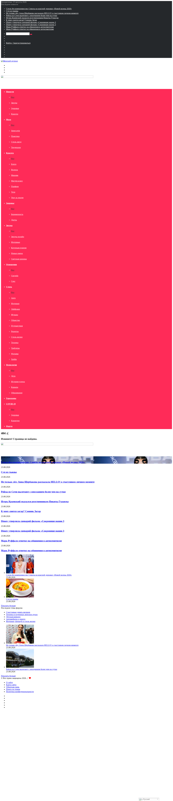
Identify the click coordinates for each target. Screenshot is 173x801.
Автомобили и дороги (15, 619)
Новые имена (17, 253)
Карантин (15, 421)
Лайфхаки (15, 309)
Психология (11, 365)
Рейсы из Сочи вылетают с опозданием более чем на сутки (31, 15)
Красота (14, 114)
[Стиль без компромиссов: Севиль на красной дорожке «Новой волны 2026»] (20, 573)
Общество (15, 320)
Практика (15, 136)
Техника (14, 343)
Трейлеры (15, 348)
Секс (13, 281)
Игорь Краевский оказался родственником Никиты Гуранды (32, 18)
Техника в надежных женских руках (22, 614)
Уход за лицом (17, 198)
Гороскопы (11, 398)
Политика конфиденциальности (20, 691)
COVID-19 (11, 404)
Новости (10, 92)
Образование (16, 393)
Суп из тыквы (12, 11)
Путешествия (17, 326)
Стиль (9, 287)
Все (12, 97)
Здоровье (15, 108)
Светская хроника (19, 259)
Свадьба (14, 276)
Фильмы (14, 354)
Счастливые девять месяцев (18, 612)
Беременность (17, 214)
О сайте (9, 682)
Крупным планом (18, 248)
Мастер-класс (17, 181)
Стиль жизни (17, 337)
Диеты (14, 220)
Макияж (14, 175)
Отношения (11, 264)
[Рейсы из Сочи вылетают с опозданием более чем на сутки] (20, 667)
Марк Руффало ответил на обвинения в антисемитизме (30, 27)
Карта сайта (11, 685)
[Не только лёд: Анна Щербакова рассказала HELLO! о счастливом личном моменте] (20, 643)
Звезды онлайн (17, 237)
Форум (9, 426)
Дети (13, 376)
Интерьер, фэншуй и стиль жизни (20, 621)
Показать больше (8, 606)
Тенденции (16, 147)
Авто (13, 298)
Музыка (14, 315)
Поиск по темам (13, 689)
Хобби (14, 359)
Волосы (14, 170)
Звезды (14, 103)
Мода (8, 119)
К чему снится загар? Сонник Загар (21, 20)
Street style (15, 131)
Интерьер (15, 303)
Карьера (14, 387)
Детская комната (13, 617)
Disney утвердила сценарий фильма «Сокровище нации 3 (31, 22)
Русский (146, 799)
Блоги (13, 164)
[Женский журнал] (9, 61)
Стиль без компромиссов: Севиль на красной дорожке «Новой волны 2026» (39, 9)
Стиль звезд (16, 142)
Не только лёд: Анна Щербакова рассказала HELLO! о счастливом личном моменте (42, 13)
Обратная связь (12, 687)
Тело (13, 192)
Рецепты (15, 331)
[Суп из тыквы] (20, 597)
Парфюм (15, 186)
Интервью (15, 242)
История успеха (18, 382)
